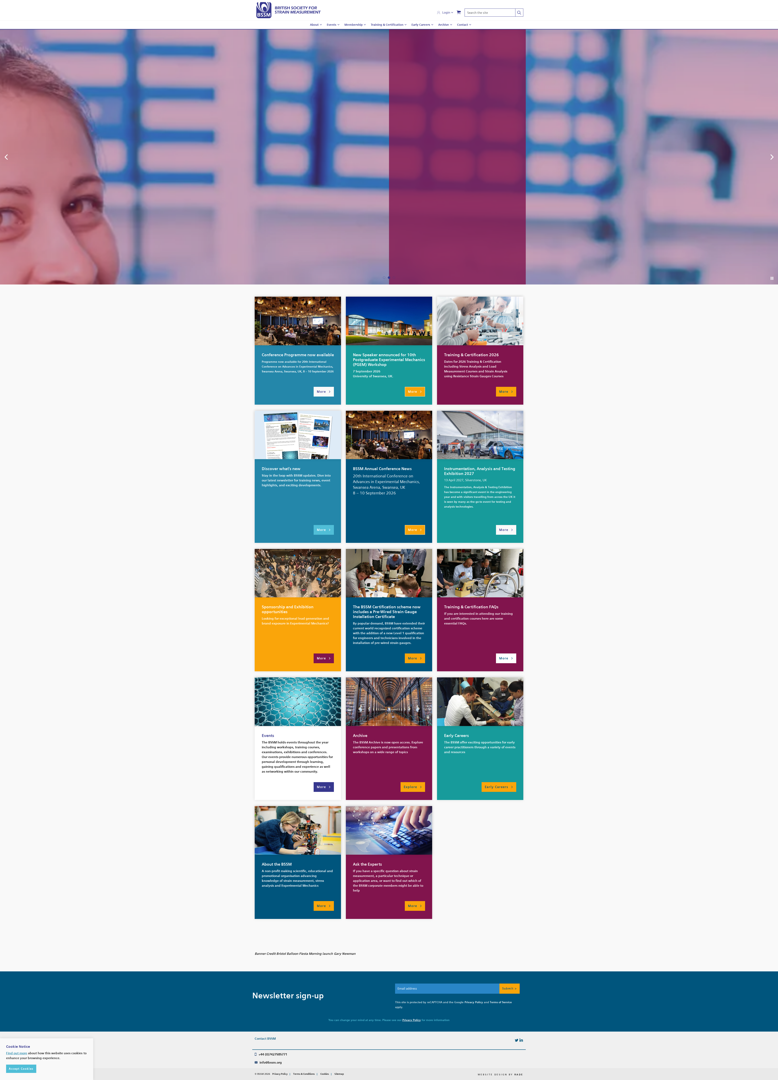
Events (331, 25)
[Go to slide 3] (394, 695)
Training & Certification (387, 25)
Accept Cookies (21, 1068)
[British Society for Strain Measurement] (288, 10)
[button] (519, 13)
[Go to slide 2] (389, 695)
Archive (443, 25)
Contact (462, 25)
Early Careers (420, 25)
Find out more (16, 1053)
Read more (496, 378)
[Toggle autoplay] (772, 696)
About (314, 25)
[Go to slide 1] (384, 695)
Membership (353, 25)
